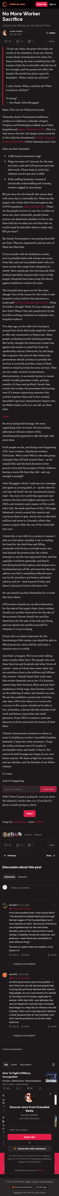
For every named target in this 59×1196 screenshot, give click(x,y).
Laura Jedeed (16, 31)
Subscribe (41, 4)
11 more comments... (12, 1049)
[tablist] (15, 877)
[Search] (54, 1065)
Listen (52, 32)
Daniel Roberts (20, 822)
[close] (50, 1093)
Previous (12, 855)
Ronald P (13, 904)
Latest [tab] (14, 1064)
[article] (29, 1080)
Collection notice (46, 1181)
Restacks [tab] (22, 877)
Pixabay (39, 822)
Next (48, 855)
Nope (5, 416)
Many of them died (35, 207)
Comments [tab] (9, 877)
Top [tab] (6, 1064)
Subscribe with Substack (32, 1148)
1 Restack (37, 834)
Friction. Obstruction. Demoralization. (22, 1080)
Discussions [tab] (25, 1064)
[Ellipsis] (55, 904)
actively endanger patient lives (32, 303)
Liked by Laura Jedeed (21, 908)
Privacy (28, 1181)
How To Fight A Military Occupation (16, 1075)
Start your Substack (23, 1187)
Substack (17, 1192)
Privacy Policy (34, 1161)
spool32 (13, 974)
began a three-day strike (31, 129)
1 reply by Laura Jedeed (24, 964)
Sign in (52, 4)
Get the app (41, 1187)
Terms (35, 1181)
